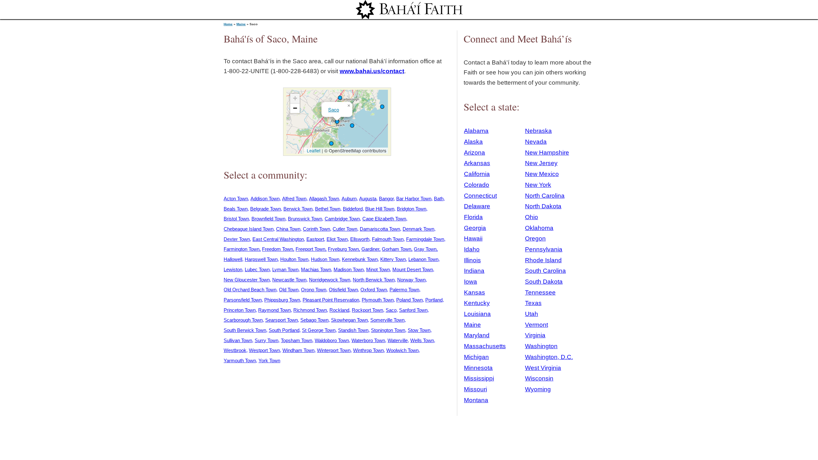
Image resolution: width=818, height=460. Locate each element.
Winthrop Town (368, 350)
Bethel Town (327, 208)
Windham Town (298, 350)
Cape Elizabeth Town (384, 218)
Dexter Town (237, 239)
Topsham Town (296, 340)
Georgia (475, 228)
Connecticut (480, 195)
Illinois (472, 260)
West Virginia (543, 367)
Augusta (367, 198)
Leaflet (312, 150)
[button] (331, 143)
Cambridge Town (342, 218)
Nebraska (538, 130)
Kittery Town (393, 259)
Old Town (288, 289)
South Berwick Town (245, 330)
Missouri (475, 389)
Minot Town (378, 269)
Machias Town (316, 269)
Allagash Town (324, 198)
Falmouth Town (388, 239)
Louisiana (477, 313)
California (477, 174)
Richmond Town (310, 310)
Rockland (339, 310)
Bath (439, 198)
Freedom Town (277, 249)
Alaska (473, 141)
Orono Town (313, 289)
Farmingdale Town (425, 239)
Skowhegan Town (349, 320)
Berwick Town (298, 208)
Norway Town (411, 279)
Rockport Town (367, 310)
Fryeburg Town (343, 249)
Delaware (477, 206)
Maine (241, 24)
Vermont (536, 324)
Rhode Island (543, 260)
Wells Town (422, 340)
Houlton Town (294, 259)
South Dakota (544, 281)
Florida (473, 217)
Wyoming (538, 389)
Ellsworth (359, 239)
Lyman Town (285, 269)
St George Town (319, 330)
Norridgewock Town (329, 279)
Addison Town (265, 198)
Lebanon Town (423, 259)
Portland (434, 300)
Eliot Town (337, 239)
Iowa (470, 281)
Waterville (398, 340)
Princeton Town (240, 310)
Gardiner (370, 249)
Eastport (315, 239)
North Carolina (545, 195)
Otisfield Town (343, 289)
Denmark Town (418, 229)
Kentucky (477, 303)
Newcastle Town (289, 279)
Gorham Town (396, 249)
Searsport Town (281, 320)
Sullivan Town (238, 340)
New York (538, 184)
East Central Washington (278, 239)
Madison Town (349, 269)
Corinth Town (316, 229)
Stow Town (419, 330)
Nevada (536, 141)
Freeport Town (310, 249)
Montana (476, 400)
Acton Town (236, 198)
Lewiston (233, 269)
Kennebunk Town (360, 259)
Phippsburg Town (282, 300)
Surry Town (266, 340)
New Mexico (542, 174)
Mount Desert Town (412, 269)
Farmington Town (241, 249)
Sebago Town (314, 320)
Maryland (477, 335)
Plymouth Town (378, 300)
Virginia (535, 335)
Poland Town (409, 300)
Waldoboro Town (332, 340)
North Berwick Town (374, 279)
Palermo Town (404, 289)
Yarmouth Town (240, 360)
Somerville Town (387, 320)
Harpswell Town (261, 259)
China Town (288, 229)
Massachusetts (485, 346)
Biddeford (353, 208)
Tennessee (540, 292)
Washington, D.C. (549, 357)
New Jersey (541, 163)
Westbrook (235, 350)
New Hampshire (547, 152)
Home (228, 24)
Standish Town (353, 330)
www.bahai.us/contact (372, 71)
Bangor (386, 198)
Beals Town (236, 208)
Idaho (472, 249)
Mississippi (479, 378)
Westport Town (264, 350)
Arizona (474, 152)
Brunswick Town (305, 218)
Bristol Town (236, 218)
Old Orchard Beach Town (250, 289)
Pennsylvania (543, 249)
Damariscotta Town (380, 229)
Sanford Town (413, 310)
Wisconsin (539, 378)
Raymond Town (274, 310)
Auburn (349, 198)
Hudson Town (325, 259)
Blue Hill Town (379, 208)
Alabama (476, 130)
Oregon (535, 238)
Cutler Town (345, 229)
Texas (533, 303)
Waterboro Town (368, 340)
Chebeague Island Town (249, 229)
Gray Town (425, 249)
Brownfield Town (268, 218)
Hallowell (233, 259)
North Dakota (543, 206)
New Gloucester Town (247, 279)
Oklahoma (539, 228)
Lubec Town (257, 269)
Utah (531, 313)
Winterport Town (334, 350)
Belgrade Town (265, 208)
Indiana (474, 270)
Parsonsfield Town (243, 300)
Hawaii (473, 238)
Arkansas (477, 163)
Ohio (531, 217)
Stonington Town (388, 330)
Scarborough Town (243, 320)
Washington (541, 346)
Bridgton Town (411, 208)
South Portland (284, 330)
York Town (269, 360)
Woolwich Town (402, 350)
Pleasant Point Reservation (331, 300)
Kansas (474, 292)
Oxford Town (373, 289)
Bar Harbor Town (413, 198)
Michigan (476, 357)
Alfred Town (294, 198)
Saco (333, 109)
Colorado (476, 184)
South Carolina (545, 270)
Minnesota (478, 367)
